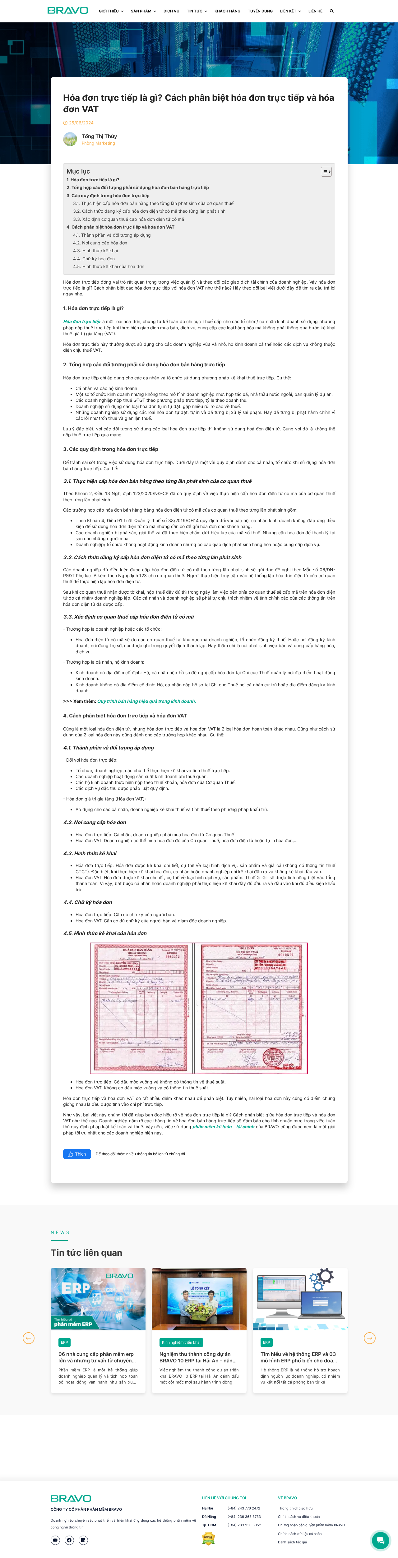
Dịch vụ (171, 11)
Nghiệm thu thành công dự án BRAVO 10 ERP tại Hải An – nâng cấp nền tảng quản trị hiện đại (96, 1357)
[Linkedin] (83, 1540)
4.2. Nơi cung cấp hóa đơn (100, 242)
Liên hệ (315, 11)
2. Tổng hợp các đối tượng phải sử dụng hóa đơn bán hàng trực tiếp (138, 187)
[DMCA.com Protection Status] (208, 1543)
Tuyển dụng (260, 11)
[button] (29, 1338)
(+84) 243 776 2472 (244, 1508)
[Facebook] (69, 1540)
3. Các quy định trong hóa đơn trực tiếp (108, 195)
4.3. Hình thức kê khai (95, 250)
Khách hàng (227, 11)
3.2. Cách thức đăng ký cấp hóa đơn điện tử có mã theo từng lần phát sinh (149, 211)
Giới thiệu (109, 11)
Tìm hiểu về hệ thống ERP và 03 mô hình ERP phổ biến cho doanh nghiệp (199, 1357)
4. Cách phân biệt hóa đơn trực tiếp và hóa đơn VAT (120, 227)
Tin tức (194, 11)
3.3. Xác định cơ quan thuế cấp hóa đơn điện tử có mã (128, 219)
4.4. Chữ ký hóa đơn (94, 258)
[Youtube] (55, 1540)
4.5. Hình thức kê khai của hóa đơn (108, 266)
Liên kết (288, 11)
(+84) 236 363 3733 (244, 1516)
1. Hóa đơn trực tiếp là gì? (93, 179)
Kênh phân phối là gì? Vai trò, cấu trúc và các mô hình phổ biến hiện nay (300, 1357)
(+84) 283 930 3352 (244, 1525)
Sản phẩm (141, 11)
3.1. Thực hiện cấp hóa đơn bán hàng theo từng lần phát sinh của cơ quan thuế (153, 203)
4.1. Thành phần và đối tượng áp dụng (112, 235)
